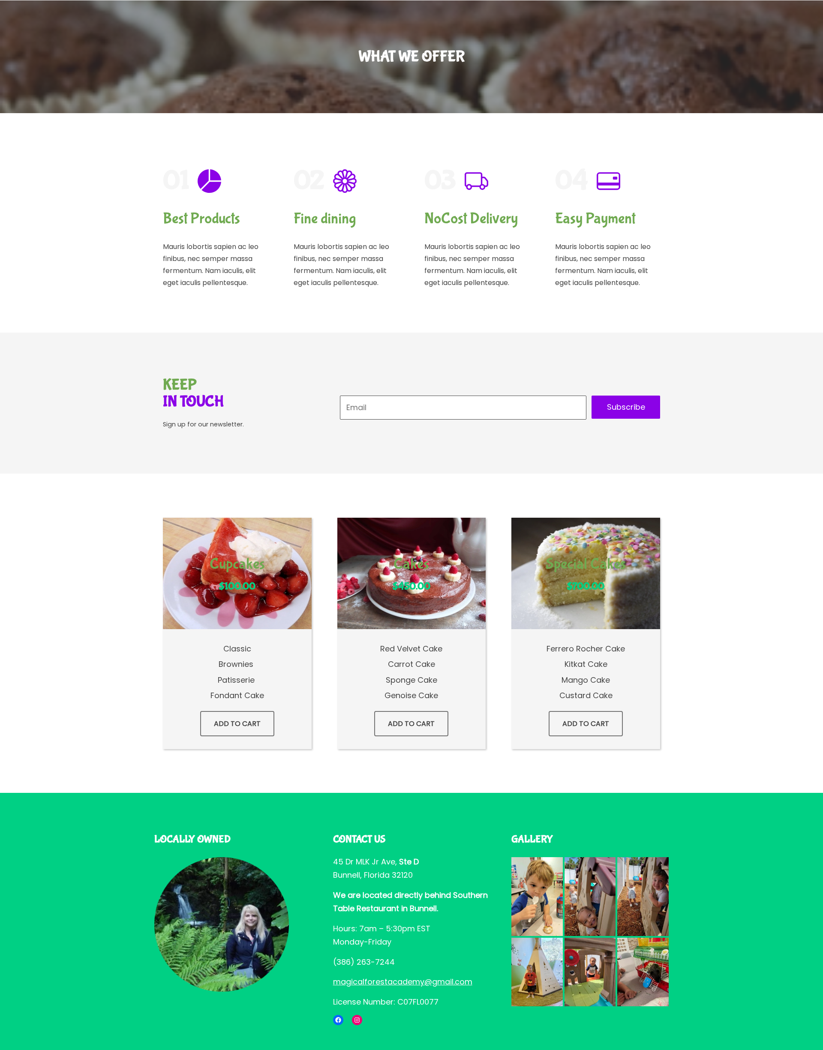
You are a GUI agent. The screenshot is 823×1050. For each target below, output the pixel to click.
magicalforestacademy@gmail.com (402, 981)
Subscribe (626, 407)
